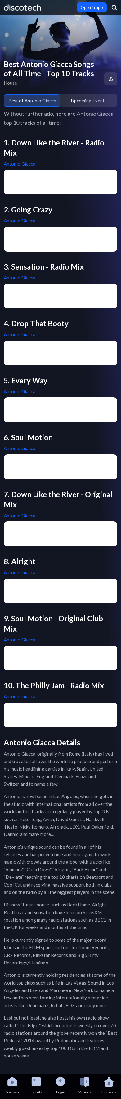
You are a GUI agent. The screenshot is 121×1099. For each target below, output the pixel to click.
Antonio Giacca (19, 164)
